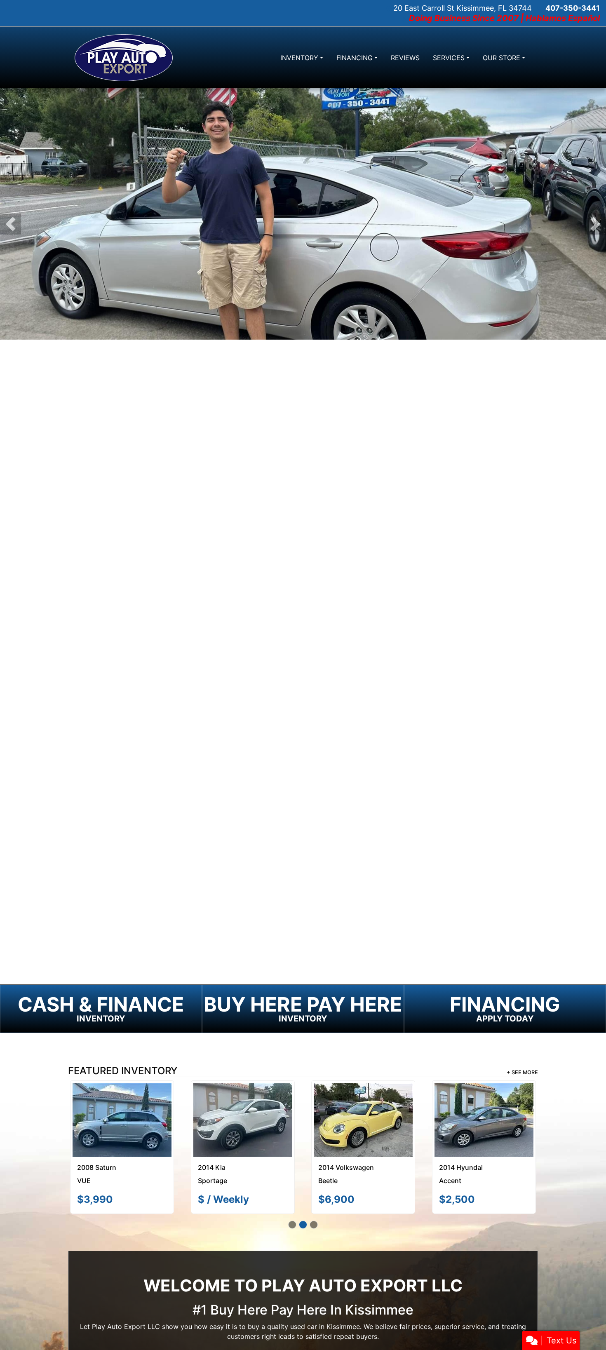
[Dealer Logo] (123, 57)
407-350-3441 (572, 8)
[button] (10, 224)
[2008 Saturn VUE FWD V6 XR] (122, 1120)
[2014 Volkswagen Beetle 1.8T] (363, 1120)
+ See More (522, 1072)
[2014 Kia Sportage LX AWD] (242, 1120)
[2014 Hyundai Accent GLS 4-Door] (484, 1120)
